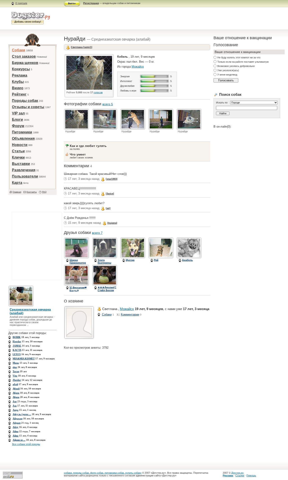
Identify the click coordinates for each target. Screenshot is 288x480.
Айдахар (17, 418)
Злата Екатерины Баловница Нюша (105, 264)
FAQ (44, 192)
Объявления (23, 138)
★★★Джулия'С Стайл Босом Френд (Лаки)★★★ (107, 291)
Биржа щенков (25, 63)
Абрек (16, 392)
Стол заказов (24, 56)
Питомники (22, 132)
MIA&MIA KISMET (24, 358)
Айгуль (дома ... (22, 414)
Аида (15, 410)
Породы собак (25, 101)
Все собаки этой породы (26, 444)
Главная (17, 192)
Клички (18, 157)
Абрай (16, 388)
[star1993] (111, 179)
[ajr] (108, 208)
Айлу (15, 427)
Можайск (138, 66)
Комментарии (130, 314)
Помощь (251, 475)
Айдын (16, 422)
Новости (19, 145)
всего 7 (97, 233)
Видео (17, 88)
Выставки (21, 164)
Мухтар (130, 260)
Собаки (18, 50)
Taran (16, 371)
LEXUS (17, 354)
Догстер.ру (237, 472)
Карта (17, 183)
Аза (15, 401)
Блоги (17, 119)
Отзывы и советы (28, 107)
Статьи (18, 151)
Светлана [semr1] (81, 47)
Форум (18, 126)
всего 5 (107, 104)
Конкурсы (21, 69)
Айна (15, 431)
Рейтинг (19, 94)
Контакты (32, 192)
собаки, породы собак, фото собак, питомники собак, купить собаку (103, 472)
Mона (16, 362)
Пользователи (25, 176)
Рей (156, 260)
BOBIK (17, 337)
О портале (21, 3)
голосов (98, 92)
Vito (15, 375)
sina (15, 367)
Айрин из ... (19, 440)
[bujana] (112, 223)
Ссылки (239, 475)
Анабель (187, 260)
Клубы (18, 82)
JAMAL (17, 345)
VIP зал (18, 113)
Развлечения (23, 170)
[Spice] (110, 193)
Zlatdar (17, 380)
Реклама (19, 75)
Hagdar (17, 341)
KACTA (17, 350)
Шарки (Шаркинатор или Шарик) (78, 263)
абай (15, 384)
